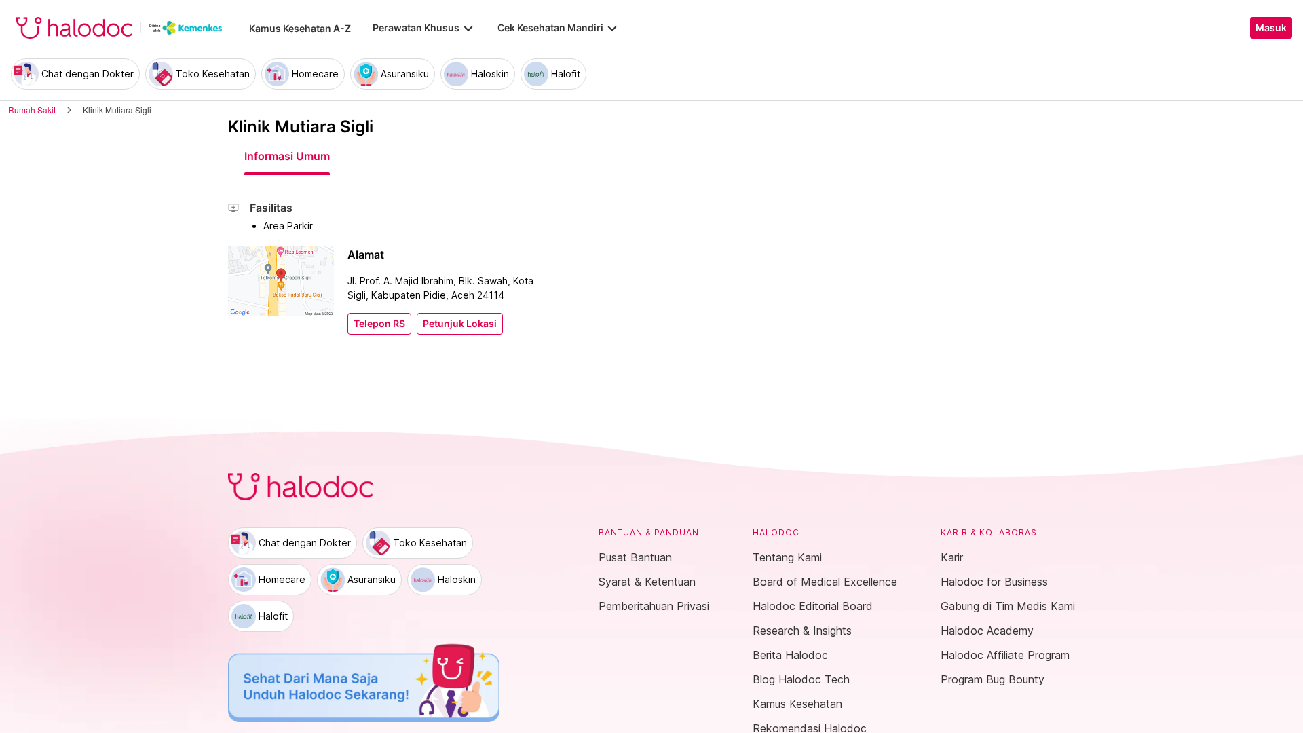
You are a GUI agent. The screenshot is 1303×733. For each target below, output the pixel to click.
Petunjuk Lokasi (460, 323)
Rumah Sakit (32, 109)
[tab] (287, 156)
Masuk (1271, 27)
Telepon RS (379, 323)
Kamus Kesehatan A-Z (300, 28)
